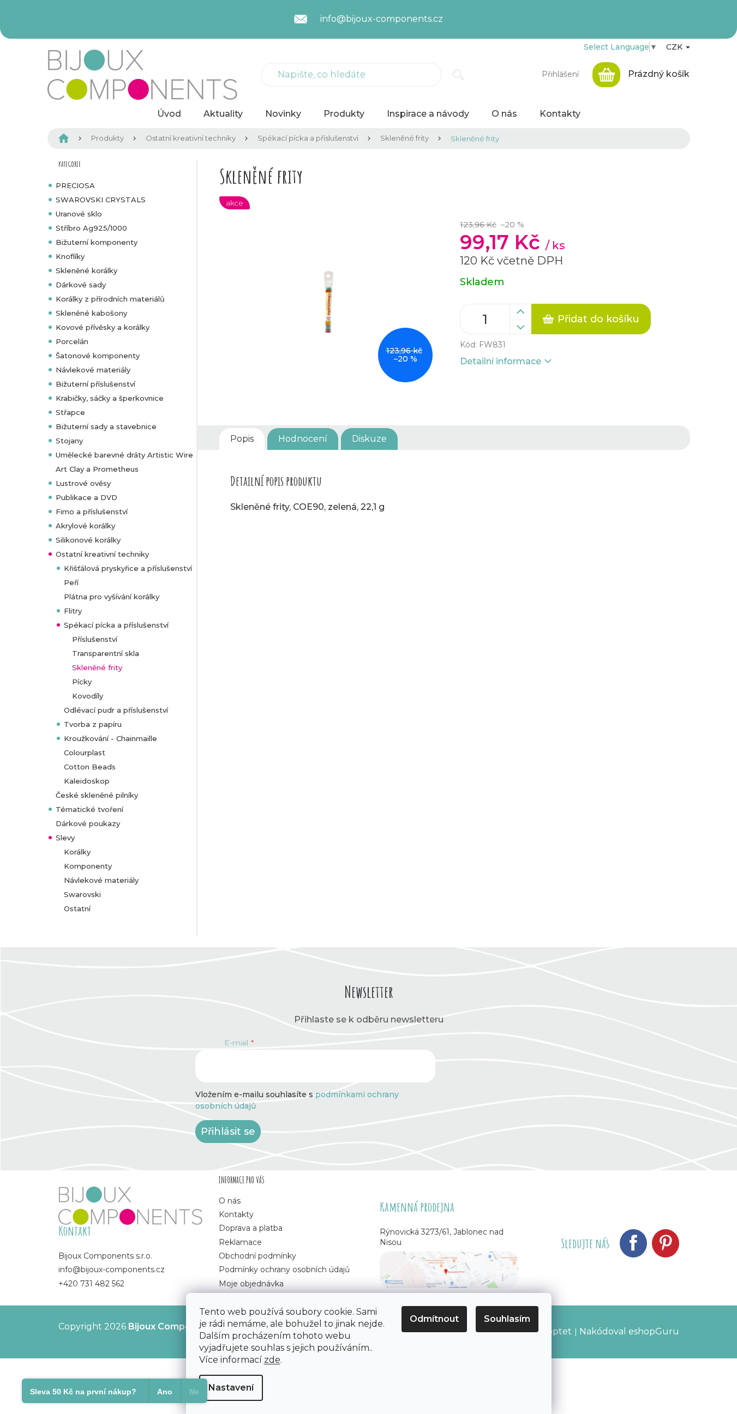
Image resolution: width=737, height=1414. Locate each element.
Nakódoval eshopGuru (629, 1331)
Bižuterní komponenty (96, 242)
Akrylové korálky (85, 525)
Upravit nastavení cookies (113, 1337)
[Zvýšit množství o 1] (520, 312)
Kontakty (236, 1214)
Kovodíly (87, 695)
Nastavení (231, 1387)
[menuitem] (169, 114)
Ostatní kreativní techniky (102, 554)
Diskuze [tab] (369, 439)
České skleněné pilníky (97, 795)
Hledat (458, 75)
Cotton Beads (90, 766)
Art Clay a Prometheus (97, 469)
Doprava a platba (251, 1228)
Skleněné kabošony (91, 313)
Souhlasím (507, 1319)
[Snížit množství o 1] (520, 327)
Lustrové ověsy (83, 483)
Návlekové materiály (93, 369)
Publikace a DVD (86, 497)
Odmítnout (434, 1319)
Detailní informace (500, 361)
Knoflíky (70, 256)
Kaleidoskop (87, 781)
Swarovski (82, 894)
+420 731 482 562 (91, 1284)
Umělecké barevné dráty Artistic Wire (124, 454)
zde (272, 1360)
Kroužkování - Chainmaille (110, 738)
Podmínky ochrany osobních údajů (284, 1269)
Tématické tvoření (89, 809)
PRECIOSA (75, 185)
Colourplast (84, 752)
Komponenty (88, 866)
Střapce (70, 412)
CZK (675, 47)
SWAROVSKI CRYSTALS (101, 199)
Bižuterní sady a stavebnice (106, 426)
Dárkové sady (81, 284)
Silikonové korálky (88, 539)
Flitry (73, 610)
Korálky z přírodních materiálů (110, 298)
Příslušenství (94, 639)
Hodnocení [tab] (302, 439)
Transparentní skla (105, 653)
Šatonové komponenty (98, 355)
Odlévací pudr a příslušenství (116, 710)
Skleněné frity (97, 667)
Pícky (82, 681)
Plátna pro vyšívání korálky (111, 596)
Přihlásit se (228, 1132)
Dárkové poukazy (88, 823)
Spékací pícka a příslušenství (116, 625)
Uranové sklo (79, 213)
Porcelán (72, 341)
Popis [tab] (242, 439)
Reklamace (240, 1242)
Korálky (77, 851)
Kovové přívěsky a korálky (102, 327)
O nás (230, 1201)
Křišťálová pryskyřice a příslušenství (128, 568)
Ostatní (77, 908)
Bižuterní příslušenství (95, 384)
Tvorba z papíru (93, 724)
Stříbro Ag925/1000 (91, 228)
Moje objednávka (251, 1284)
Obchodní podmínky (257, 1256)
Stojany (69, 440)
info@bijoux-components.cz (111, 1269)
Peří (71, 582)
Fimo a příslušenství (92, 511)
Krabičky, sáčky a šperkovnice (110, 398)
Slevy (65, 837)
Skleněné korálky (86, 270)
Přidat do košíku (598, 319)
